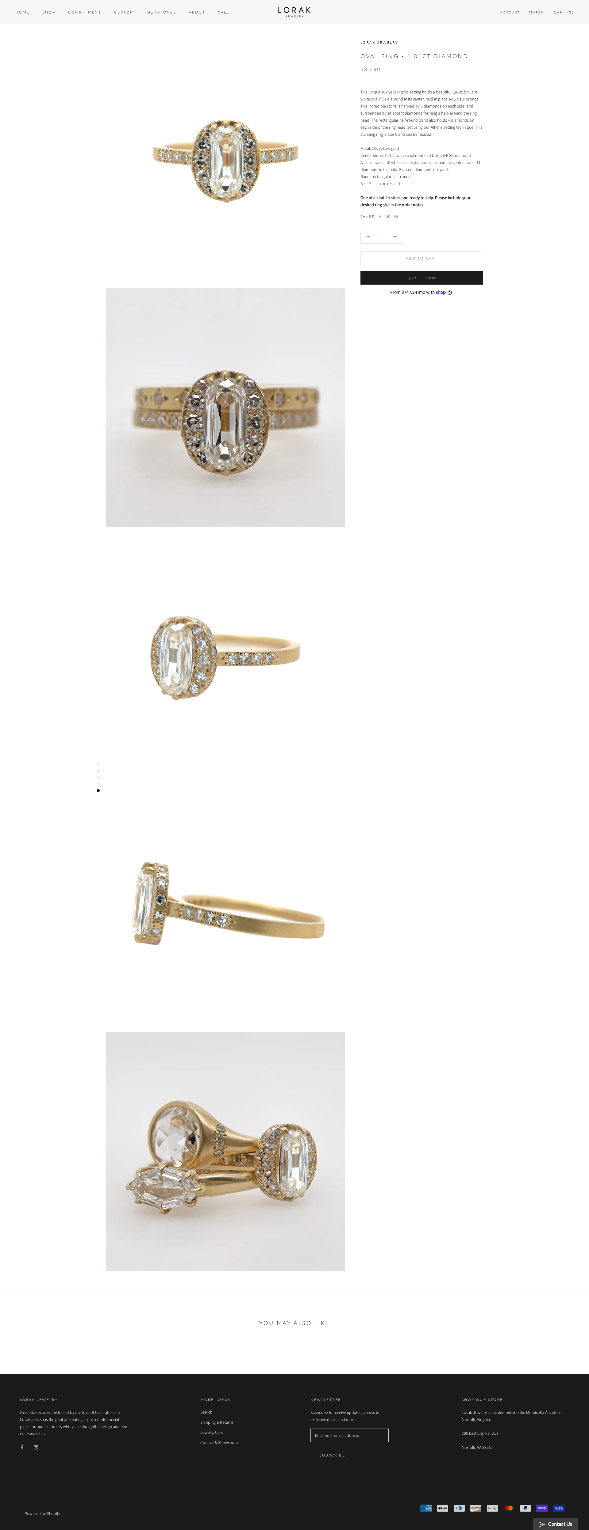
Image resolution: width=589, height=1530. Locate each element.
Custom (124, 12)
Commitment (84, 12)
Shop (49, 12)
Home (22, 12)
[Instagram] (36, 1446)
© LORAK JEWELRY (45, 1505)
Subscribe (332, 1455)
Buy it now (422, 278)
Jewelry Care (211, 1432)
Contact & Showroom (219, 1442)
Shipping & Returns (216, 1422)
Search (536, 12)
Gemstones (161, 12)
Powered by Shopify (42, 1513)
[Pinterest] (396, 216)
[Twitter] (388, 216)
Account (510, 12)
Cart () (564, 12)
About (197, 12)
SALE (223, 12)
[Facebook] (380, 216)
